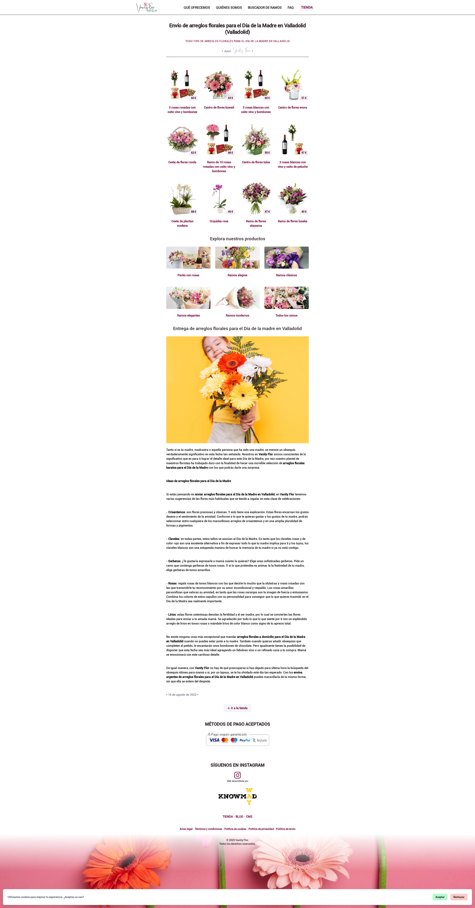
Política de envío (285, 828)
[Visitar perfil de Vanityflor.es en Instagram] (237, 775)
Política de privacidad (261, 828)
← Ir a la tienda (237, 708)
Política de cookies (235, 828)
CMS (249, 816)
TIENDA (228, 816)
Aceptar (440, 897)
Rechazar (458, 897)
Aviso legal (186, 828)
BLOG (239, 816)
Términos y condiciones (208, 828)
